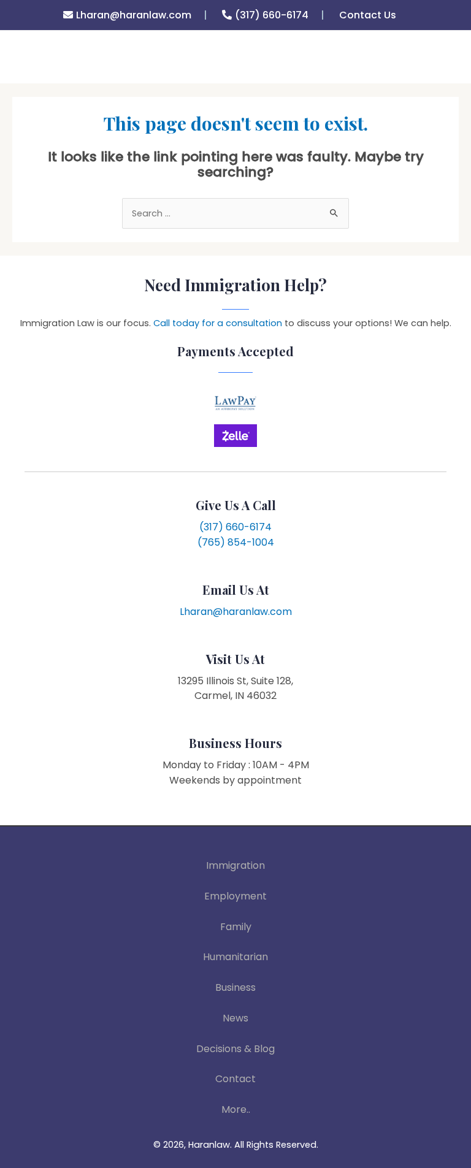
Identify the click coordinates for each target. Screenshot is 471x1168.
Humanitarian (235, 957)
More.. (235, 1109)
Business (235, 987)
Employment (235, 896)
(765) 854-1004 (235, 542)
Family (235, 927)
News (235, 1018)
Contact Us (367, 15)
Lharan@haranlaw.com (133, 15)
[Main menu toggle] (445, 65)
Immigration (235, 865)
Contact (235, 1079)
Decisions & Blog (235, 1049)
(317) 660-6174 (271, 15)
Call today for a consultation (217, 323)
